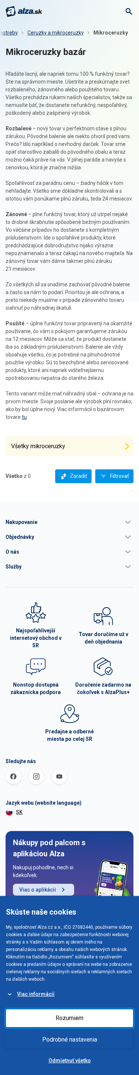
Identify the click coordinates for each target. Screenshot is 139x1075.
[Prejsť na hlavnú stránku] (24, 11)
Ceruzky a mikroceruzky (55, 33)
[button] (69, 522)
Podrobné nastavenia (69, 1039)
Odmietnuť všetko (70, 1060)
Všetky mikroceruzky (38, 446)
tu (24, 417)
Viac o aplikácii (37, 890)
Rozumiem (69, 1018)
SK (19, 812)
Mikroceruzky (110, 33)
